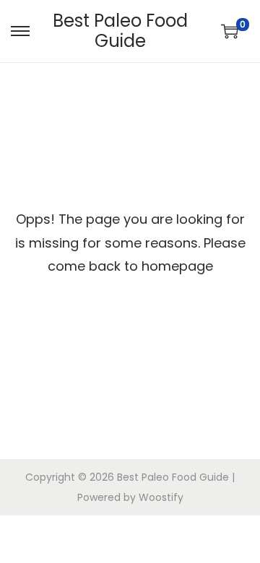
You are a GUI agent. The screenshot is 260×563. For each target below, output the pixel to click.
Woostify (161, 497)
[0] (229, 31)
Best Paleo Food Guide (120, 31)
